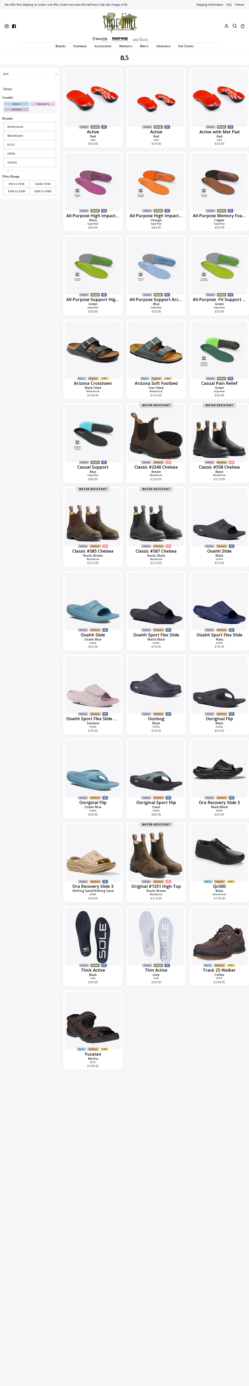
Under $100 (42, 184)
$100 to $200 (16, 191)
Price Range (11, 176)
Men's (16, 104)
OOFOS (12, 162)
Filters (7, 89)
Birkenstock (15, 127)
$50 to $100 (16, 184)
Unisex (16, 109)
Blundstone (15, 135)
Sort (6, 74)
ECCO (11, 144)
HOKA (11, 153)
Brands (7, 118)
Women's (43, 104)
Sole (92, 140)
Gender (8, 97)
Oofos (219, 559)
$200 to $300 (42, 191)
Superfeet (92, 223)
